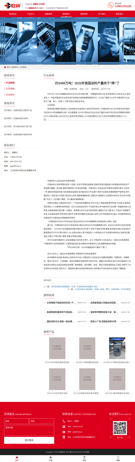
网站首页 (13, 14)
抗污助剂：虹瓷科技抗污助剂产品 (18, 110)
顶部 (118, 460)
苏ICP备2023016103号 (74, 452)
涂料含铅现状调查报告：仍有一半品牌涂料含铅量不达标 (74, 286)
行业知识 (10, 95)
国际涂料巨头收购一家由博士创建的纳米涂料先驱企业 (61, 321)
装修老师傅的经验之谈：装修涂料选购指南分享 (105, 312)
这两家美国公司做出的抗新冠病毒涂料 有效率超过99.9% (105, 303)
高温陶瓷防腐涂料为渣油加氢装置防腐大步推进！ (61, 312)
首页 (8, 67)
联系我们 (119, 14)
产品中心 (30, 14)
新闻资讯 (66, 14)
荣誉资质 (84, 14)
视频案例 (48, 14)
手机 (84, 460)
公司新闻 (10, 89)
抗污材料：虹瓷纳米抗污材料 (16, 118)
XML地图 (86, 452)
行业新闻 (23, 67)
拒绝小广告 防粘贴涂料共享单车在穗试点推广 (105, 321)
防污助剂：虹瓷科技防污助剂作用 (18, 134)
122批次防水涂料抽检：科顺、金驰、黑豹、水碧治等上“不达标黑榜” (103, 289)
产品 (50, 460)
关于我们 (101, 14)
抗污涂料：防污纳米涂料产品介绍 (18, 126)
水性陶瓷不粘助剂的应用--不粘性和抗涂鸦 (61, 303)
